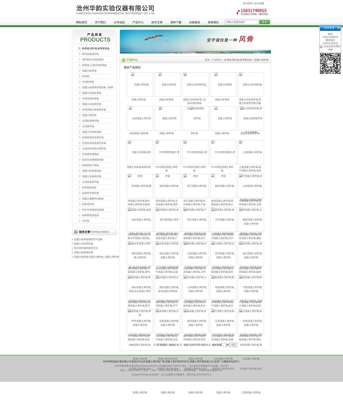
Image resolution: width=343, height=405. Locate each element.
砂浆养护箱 (88, 204)
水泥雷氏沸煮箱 (90, 154)
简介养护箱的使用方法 (86, 248)
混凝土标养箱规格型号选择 (88, 239)
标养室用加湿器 (90, 215)
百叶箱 (85, 220)
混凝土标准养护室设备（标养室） (97, 88)
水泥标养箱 (88, 81)
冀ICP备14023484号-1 (199, 374)
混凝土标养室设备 (91, 170)
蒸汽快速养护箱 (90, 54)
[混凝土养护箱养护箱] (195, 129)
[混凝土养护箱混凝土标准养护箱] (251, 129)
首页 (207, 59)
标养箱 (85, 76)
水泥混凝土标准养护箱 (94, 109)
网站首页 (81, 22)
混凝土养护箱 (89, 115)
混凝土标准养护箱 (83, 252)
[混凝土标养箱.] (168, 95)
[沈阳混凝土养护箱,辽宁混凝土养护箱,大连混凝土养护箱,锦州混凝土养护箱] (168, 403)
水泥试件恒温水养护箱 (94, 148)
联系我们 (213, 22)
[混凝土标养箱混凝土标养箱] (223, 95)
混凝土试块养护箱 (91, 104)
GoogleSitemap (140, 374)
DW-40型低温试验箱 (93, 209)
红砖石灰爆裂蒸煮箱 (93, 159)
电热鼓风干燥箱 (90, 165)
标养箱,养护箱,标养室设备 (96, 48)
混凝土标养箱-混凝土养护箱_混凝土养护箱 (96, 256)
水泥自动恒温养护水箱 (94, 143)
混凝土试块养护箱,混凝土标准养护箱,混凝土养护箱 (250, 103)
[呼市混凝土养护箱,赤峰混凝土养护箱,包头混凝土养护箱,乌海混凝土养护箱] (140, 403)
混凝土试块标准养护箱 (139, 167)
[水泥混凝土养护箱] (140, 129)
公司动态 (119, 22)
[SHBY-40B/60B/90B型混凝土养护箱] (168, 129)
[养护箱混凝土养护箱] (223, 129)
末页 (208, 344)
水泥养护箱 (88, 126)
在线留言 (194, 22)
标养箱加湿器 (89, 187)
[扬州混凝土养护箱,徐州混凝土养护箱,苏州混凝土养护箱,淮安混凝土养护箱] (195, 403)
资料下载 (175, 22)
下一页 (201, 344)
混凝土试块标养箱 (91, 93)
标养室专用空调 (90, 193)
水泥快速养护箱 (90, 182)
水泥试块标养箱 (90, 98)
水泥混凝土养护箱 (138, 133)
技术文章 (157, 22)
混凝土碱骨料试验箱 (93, 198)
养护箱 (194, 133)
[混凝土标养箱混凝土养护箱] (140, 95)
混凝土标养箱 (89, 70)
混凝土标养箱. (166, 99)
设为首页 (248, 3)
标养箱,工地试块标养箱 (94, 65)
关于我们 (100, 22)
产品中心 (138, 22)
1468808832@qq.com (210, 370)
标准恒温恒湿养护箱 (93, 137)
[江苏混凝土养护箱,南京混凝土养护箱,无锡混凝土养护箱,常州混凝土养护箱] (223, 403)
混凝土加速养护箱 (91, 176)
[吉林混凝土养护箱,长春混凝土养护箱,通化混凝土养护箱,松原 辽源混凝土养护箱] (251, 403)
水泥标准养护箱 (90, 120)
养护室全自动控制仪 (93, 59)
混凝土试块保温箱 (91, 131)
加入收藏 (259, 3)
